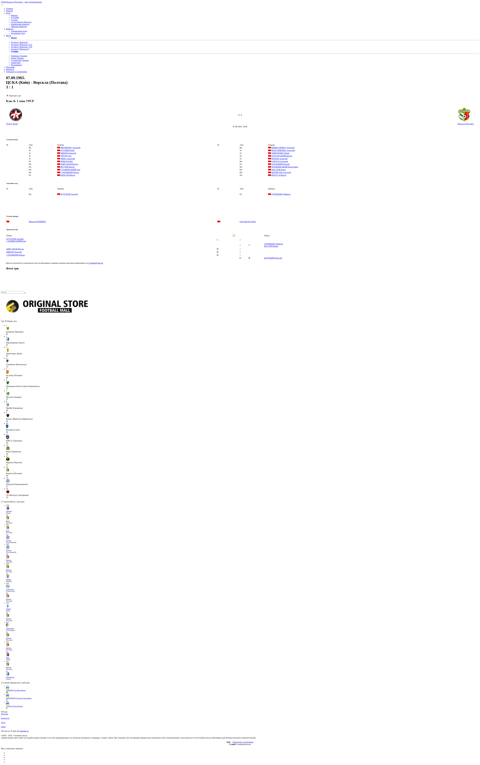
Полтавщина (16, 65)
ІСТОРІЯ (15, 18)
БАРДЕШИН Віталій (281, 164)
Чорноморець (10, 677)
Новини (9, 11)
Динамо (8, 609)
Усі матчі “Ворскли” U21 (21, 45)
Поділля (8, 540)
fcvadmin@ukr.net (95, 263)
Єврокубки (15, 63)
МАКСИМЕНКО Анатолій (283, 150)
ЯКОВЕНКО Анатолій (70, 148)
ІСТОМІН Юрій (67, 150)
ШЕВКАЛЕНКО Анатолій (283, 148)
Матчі (8, 36)
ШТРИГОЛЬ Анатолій (281, 172)
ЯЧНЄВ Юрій (67, 161)
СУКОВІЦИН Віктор (70, 172)
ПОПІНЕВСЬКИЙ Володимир (285, 167)
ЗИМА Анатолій (68, 159)
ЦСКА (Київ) (12, 124)
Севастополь (10, 589)
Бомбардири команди (20, 24)
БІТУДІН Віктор (67, 167)
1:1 (7, 534)
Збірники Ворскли (19, 27)
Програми (10, 67)
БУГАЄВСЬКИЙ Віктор (282, 156)
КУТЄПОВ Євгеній (69, 194)
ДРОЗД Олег (66, 156)
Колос (8, 521)
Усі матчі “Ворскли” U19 (21, 47)
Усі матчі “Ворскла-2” (20, 49)
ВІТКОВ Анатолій (280, 159)
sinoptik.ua (24, 731)
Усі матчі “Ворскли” (19, 42)
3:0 (7, 515)
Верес (8, 658)
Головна (9, 9)
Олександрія (10, 628)
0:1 (7, 632)
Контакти (10, 69)
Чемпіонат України (19, 56)
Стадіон (14, 20)
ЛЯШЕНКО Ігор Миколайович (16, 690)
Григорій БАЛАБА (248, 222)
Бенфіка (8, 579)
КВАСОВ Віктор (68, 175)
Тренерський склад (19, 31)
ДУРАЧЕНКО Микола (281, 194)
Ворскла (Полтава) (466, 124)
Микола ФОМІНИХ (37, 222)
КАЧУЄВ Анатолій (280, 161)
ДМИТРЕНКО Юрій (280, 153)
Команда (9, 29)
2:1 (7, 573)
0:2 (7, 613)
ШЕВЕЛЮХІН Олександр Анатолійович (19, 698)
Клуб (8, 13)
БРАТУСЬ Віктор (279, 175)
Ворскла (8, 560)
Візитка (14, 15)
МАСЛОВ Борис (279, 170)
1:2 (7, 652)
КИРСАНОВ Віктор (69, 164)
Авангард (9, 511)
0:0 (7, 593)
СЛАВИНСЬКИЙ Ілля (70, 170)
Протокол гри (15, 96)
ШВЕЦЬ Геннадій (68, 153)
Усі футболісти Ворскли (21, 22)
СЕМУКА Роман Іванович (14, 706)
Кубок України (17, 58)
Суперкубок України (20, 60)
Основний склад (18, 33)
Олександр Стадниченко (16, 72)
